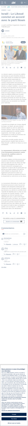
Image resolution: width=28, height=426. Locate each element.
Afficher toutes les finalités (14, 423)
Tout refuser (14, 418)
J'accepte (14, 414)
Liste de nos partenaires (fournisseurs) (10, 410)
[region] (14, 395)
